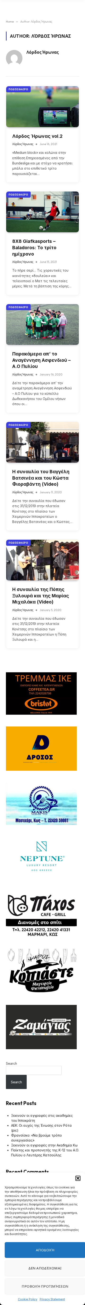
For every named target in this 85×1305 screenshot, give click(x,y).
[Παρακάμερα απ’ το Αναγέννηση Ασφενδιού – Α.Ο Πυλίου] (42, 324)
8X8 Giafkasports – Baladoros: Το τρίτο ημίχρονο (34, 248)
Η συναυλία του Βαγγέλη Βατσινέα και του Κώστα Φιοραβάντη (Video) (40, 478)
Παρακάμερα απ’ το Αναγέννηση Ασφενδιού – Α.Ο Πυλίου (41, 360)
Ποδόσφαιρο (18, 89)
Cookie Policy (27, 1299)
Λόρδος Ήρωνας (42, 52)
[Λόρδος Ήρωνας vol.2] (42, 106)
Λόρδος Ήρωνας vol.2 (37, 136)
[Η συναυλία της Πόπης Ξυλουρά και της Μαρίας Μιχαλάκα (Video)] (42, 560)
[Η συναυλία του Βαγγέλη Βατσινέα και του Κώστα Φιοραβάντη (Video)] (42, 442)
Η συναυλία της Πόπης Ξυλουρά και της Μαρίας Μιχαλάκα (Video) (40, 596)
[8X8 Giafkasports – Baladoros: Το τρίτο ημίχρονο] (42, 212)
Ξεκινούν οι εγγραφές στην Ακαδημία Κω (44, 1145)
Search (11, 1063)
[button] (78, 1178)
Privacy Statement (52, 1299)
